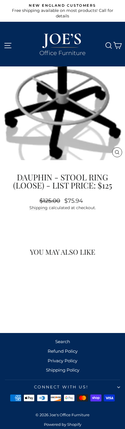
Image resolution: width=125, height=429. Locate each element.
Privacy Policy (62, 360)
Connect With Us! (61, 387)
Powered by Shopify (62, 424)
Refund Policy (63, 351)
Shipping (38, 207)
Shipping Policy (62, 370)
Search (62, 341)
